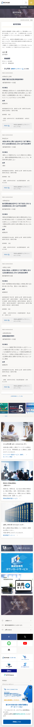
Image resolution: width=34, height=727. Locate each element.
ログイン (30, 7)
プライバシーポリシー (8, 684)
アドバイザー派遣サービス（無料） (13, 454)
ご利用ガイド (8, 620)
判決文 (6, 125)
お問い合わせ (8, 629)
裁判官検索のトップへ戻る (17, 396)
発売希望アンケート (9, 535)
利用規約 (4, 680)
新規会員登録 (23, 7)
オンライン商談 (7, 457)
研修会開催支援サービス (10, 498)
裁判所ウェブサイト (16, 68)
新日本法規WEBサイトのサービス (13, 625)
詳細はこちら (17, 721)
